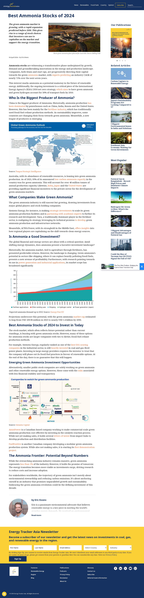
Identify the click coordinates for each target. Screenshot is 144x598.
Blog (32, 578)
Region (33, 574)
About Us (63, 581)
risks (80, 370)
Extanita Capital (22, 425)
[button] (117, 61)
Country (103, 5)
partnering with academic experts (64, 213)
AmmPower (15, 429)
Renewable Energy (37, 571)
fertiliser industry (57, 109)
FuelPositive (15, 444)
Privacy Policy (65, 574)
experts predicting (61, 74)
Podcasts (63, 571)
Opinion (111, 5)
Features (34, 568)
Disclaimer (64, 578)
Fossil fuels (95, 5)
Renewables (84, 5)
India (50, 185)
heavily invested (59, 347)
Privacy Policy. (111, 555)
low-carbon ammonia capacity (70, 179)
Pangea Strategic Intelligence (28, 171)
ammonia (33, 74)
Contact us (91, 571)
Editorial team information (97, 578)
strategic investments (61, 210)
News (76, 5)
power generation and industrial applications (42, 262)
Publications (64, 568)
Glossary (90, 568)
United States (75, 185)
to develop (80, 220)
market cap (79, 316)
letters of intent (62, 435)
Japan (57, 185)
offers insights (82, 228)
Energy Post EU (57, 312)
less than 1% (26, 464)
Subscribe (120, 5)
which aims (62, 89)
